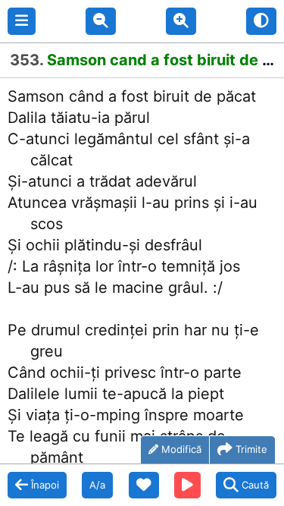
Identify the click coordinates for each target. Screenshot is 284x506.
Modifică (181, 449)
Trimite (251, 449)
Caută (255, 485)
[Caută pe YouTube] (187, 485)
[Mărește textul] (181, 21)
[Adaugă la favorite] (144, 485)
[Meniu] (22, 21)
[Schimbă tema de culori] (261, 21)
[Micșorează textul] (101, 21)
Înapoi (45, 485)
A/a (97, 485)
